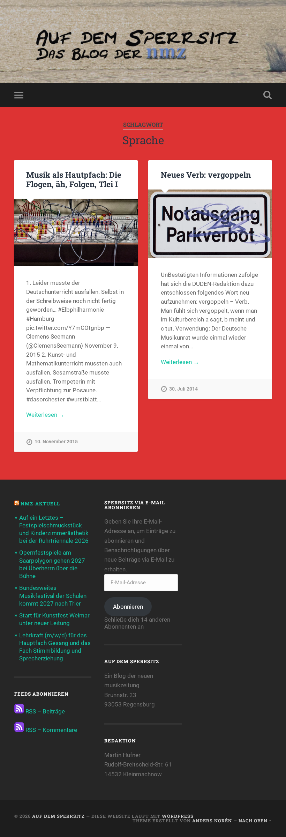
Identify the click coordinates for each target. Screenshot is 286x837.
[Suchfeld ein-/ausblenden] (267, 95)
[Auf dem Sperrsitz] (143, 41)
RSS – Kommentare (50, 729)
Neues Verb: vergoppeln (206, 174)
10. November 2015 (56, 442)
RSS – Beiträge (44, 711)
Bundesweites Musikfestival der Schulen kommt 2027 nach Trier (52, 595)
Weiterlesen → (45, 414)
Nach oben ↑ (255, 820)
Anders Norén (212, 820)
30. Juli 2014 (183, 389)
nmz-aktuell (40, 504)
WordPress (178, 816)
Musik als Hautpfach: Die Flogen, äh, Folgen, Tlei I (73, 179)
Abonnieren (128, 606)
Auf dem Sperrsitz (58, 816)
